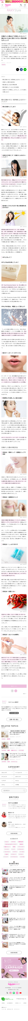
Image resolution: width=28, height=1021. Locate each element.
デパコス (21, 854)
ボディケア (18, 776)
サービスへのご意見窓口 (17, 987)
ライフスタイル (14, 856)
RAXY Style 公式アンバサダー (11, 844)
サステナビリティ (17, 1009)
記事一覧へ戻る (14, 719)
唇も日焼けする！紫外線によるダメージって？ (14, 79)
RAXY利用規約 (8, 987)
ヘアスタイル (20, 849)
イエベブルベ (7, 851)
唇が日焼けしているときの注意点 (11, 87)
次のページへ (14, 686)
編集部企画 (21, 841)
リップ (13, 849)
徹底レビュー (14, 750)
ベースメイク (18, 772)
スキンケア (9, 62)
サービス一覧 (4, 1009)
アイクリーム (14, 761)
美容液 (8, 739)
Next (24, 693)
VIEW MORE (14, 833)
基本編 (21, 844)
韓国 (8, 750)
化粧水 (6, 854)
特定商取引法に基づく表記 (13, 989)
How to (3, 64)
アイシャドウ (20, 846)
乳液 (8, 761)
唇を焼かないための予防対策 (10, 84)
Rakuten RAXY (8, 5)
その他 (17, 784)
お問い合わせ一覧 (10, 1009)
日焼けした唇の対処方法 (9, 82)
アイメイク (4, 776)
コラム (3, 784)
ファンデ (6, 856)
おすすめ (4, 750)
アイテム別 (21, 750)
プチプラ (15, 851)
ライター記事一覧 (14, 713)
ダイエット (13, 854)
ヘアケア (3, 780)
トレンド (6, 849)
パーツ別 (21, 851)
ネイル (17, 780)
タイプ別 (22, 856)
